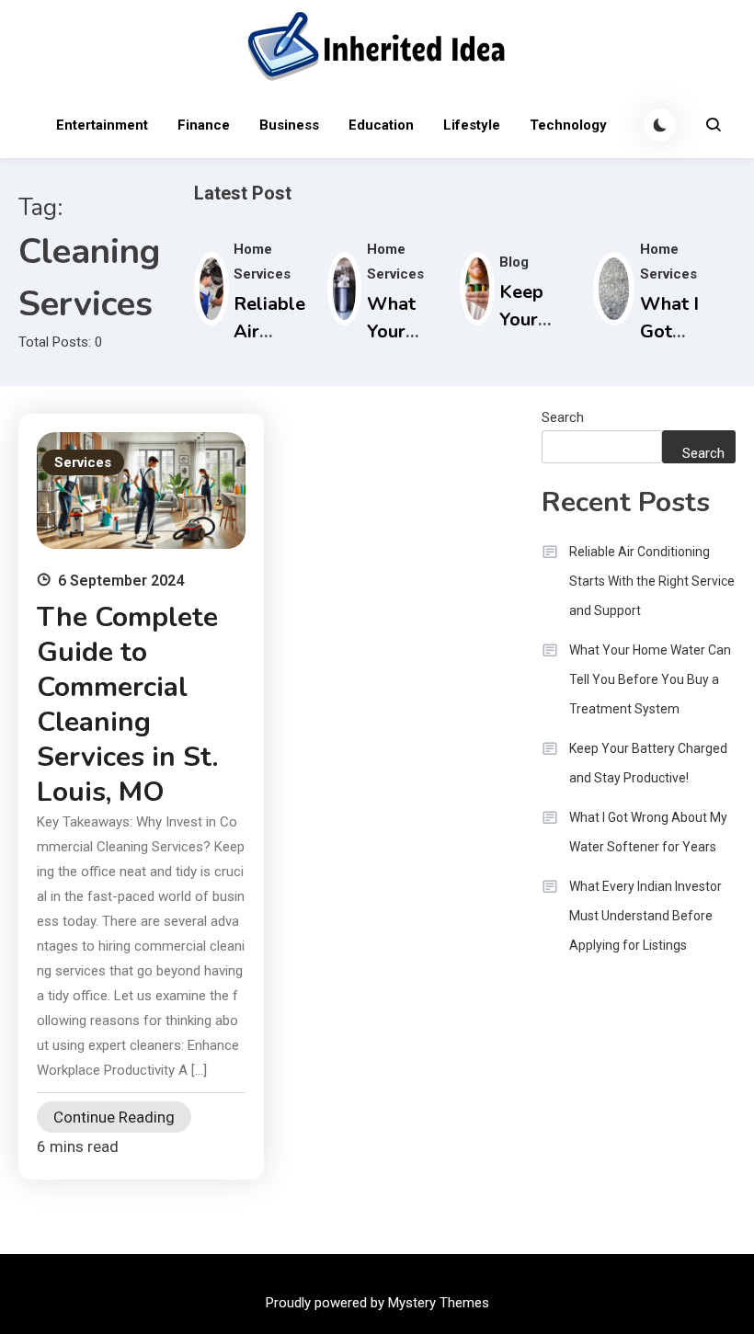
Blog (514, 262)
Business (289, 125)
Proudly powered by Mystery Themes (377, 1302)
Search (563, 417)
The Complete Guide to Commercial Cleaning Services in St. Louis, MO (127, 705)
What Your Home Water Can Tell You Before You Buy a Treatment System (650, 679)
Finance (203, 125)
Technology (568, 125)
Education (381, 125)
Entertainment (102, 125)
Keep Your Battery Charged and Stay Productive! (648, 763)
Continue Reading (114, 1117)
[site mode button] (660, 125)
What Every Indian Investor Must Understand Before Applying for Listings (645, 915)
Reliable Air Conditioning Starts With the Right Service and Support (652, 581)
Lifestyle (471, 125)
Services (82, 462)
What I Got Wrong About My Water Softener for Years (648, 832)
